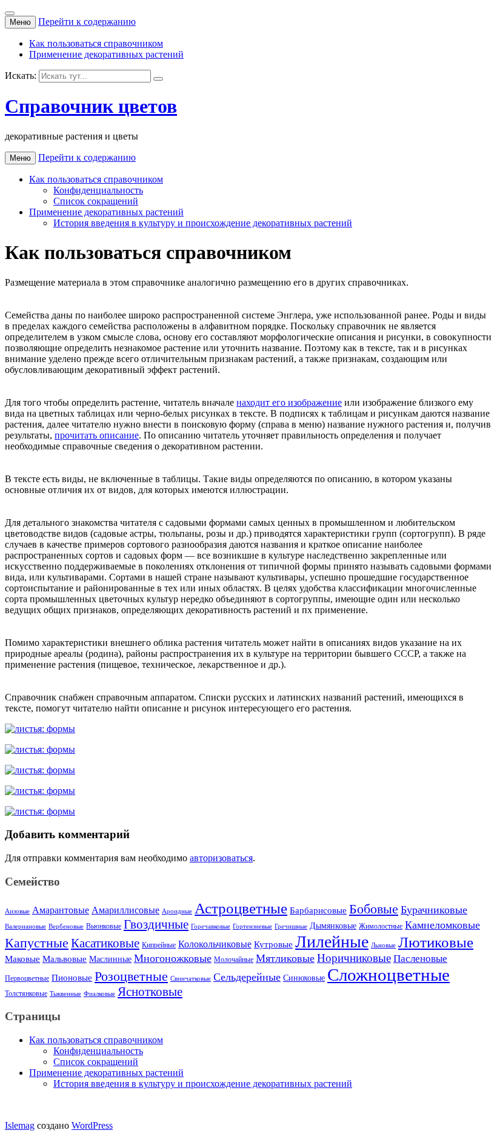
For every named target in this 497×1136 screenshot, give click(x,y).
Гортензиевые (252, 926)
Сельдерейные (247, 977)
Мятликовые (285, 958)
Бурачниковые (434, 910)
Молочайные (233, 959)
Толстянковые (26, 993)
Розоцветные (131, 976)
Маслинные (110, 959)
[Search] (158, 79)
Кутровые (273, 944)
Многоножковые (173, 958)
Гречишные (291, 926)
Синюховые (304, 978)
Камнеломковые (442, 925)
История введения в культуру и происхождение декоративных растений (202, 223)
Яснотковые (150, 991)
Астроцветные (241, 908)
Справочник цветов (91, 106)
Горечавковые (210, 926)
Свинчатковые (190, 978)
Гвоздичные (156, 924)
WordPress (92, 1125)
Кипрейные (159, 945)
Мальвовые (64, 959)
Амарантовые (60, 910)
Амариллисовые (125, 910)
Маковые (22, 958)
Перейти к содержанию (87, 21)
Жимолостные (380, 926)
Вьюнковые (103, 926)
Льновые (383, 945)
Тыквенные (65, 993)
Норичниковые (354, 958)
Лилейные (332, 941)
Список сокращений (95, 201)
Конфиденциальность (98, 190)
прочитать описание (97, 435)
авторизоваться (221, 858)
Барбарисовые (318, 910)
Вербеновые (66, 926)
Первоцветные (27, 978)
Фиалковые (99, 993)
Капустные (36, 943)
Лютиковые (435, 942)
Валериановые (25, 926)
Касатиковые (105, 943)
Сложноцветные (388, 974)
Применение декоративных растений (106, 54)
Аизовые (17, 911)
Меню (20, 22)
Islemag (20, 1125)
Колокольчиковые (215, 944)
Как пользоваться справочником (96, 43)
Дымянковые (333, 925)
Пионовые (72, 978)
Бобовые (373, 908)
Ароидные (177, 911)
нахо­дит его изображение (289, 402)
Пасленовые (420, 958)
